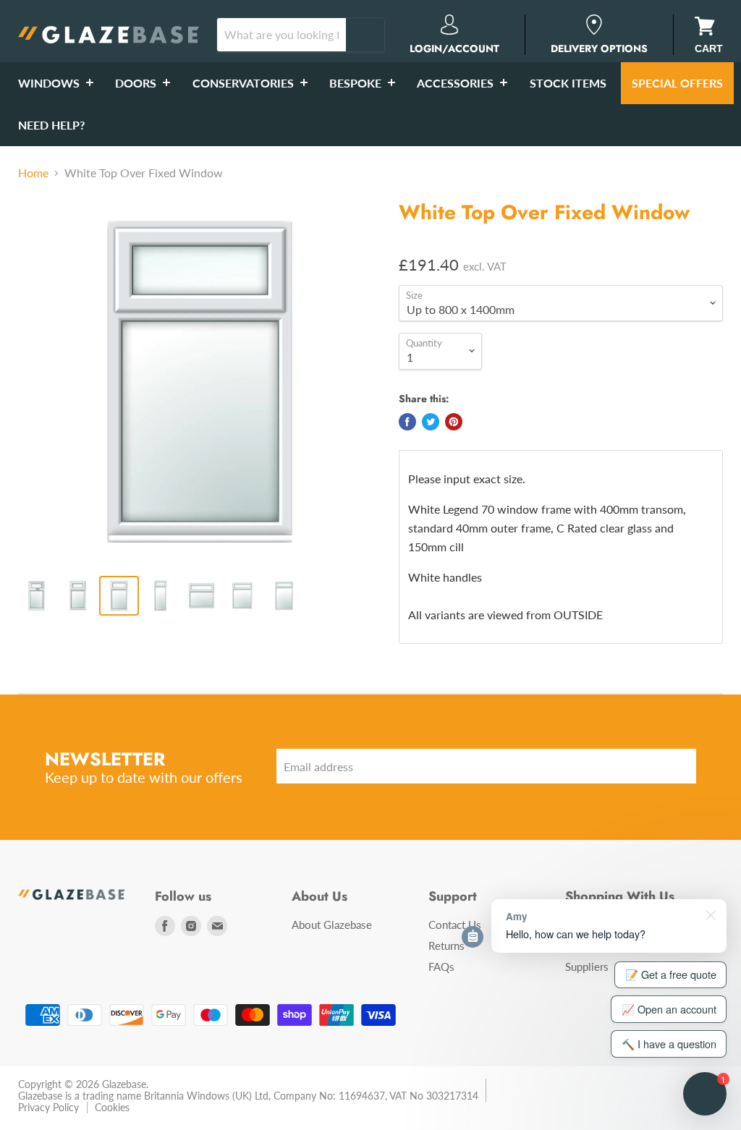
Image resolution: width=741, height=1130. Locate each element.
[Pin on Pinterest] (453, 421)
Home (33, 172)
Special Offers (677, 83)
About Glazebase (332, 924)
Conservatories (244, 83)
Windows (50, 83)
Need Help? (51, 125)
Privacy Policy (48, 1107)
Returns (446, 945)
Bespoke (356, 83)
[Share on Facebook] (407, 421)
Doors (137, 83)
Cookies (112, 1107)
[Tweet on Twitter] (430, 421)
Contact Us (454, 924)
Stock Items (568, 83)
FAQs (441, 966)
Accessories (456, 83)
